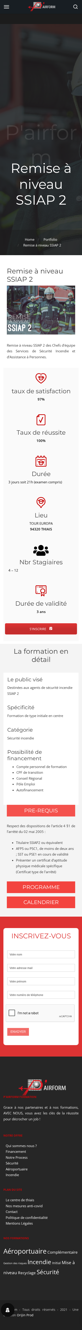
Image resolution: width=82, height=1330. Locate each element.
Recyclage (27, 1272)
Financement (16, 1151)
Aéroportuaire (17, 1169)
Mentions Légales (19, 1223)
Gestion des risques (15, 1263)
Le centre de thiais (20, 1200)
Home (29, 239)
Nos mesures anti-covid (24, 1206)
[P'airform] (41, 6)
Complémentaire (62, 1252)
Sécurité (12, 1163)
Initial (56, 1263)
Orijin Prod (25, 1315)
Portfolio (50, 239)
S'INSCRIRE (38, 629)
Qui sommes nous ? (21, 1145)
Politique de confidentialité (27, 1217)
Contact (12, 1211)
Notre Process (17, 1157)
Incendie (12, 1174)
